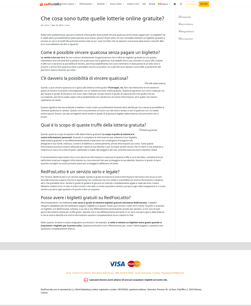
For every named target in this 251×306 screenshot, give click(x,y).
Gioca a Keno (116, 4)
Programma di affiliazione (172, 273)
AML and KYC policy (124, 273)
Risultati (101, 4)
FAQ (144, 4)
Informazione (85, 4)
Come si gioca (67, 4)
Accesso (191, 4)
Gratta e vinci (133, 4)
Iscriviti (203, 3)
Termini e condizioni (81, 273)
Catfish (47, 25)
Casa (56, 4)
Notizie (152, 4)
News (67, 25)
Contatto (156, 273)
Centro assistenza (143, 273)
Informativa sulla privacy (103, 273)
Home (68, 273)
